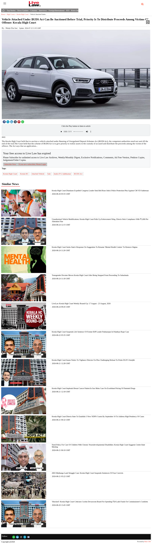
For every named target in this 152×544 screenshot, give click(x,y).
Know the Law (77, 11)
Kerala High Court (23, 14)
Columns (33, 11)
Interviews (43, 11)
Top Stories (11, 11)
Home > (4, 14)
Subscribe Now (10, 164)
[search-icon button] (142, 4)
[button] (148, 22)
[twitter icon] (8, 121)
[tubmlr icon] (15, 121)
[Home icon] (3, 10)
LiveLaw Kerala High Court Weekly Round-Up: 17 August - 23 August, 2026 (81, 304)
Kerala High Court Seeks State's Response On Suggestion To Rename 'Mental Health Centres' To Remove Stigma (94, 247)
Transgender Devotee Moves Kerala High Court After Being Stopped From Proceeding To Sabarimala (90, 275)
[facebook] (4, 121)
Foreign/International (56, 11)
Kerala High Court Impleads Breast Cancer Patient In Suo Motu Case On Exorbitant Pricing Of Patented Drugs (93, 388)
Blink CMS (147, 541)
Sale (49, 174)
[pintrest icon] (19, 121)
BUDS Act (78, 174)
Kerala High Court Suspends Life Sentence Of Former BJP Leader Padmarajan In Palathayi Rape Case (90, 332)
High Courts (12, 14)
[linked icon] (12, 121)
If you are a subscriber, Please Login (32, 164)
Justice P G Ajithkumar (62, 174)
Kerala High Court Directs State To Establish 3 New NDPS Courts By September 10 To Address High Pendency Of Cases (98, 416)
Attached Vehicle (38, 174)
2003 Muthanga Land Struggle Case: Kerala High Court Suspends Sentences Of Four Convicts (87, 473)
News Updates (22, 11)
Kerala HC (24, 174)
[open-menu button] (4, 3)
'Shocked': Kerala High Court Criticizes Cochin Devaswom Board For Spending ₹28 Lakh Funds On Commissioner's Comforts (100, 502)
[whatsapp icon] (23, 121)
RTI (67, 11)
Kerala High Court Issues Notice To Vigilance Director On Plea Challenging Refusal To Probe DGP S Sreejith (93, 360)
